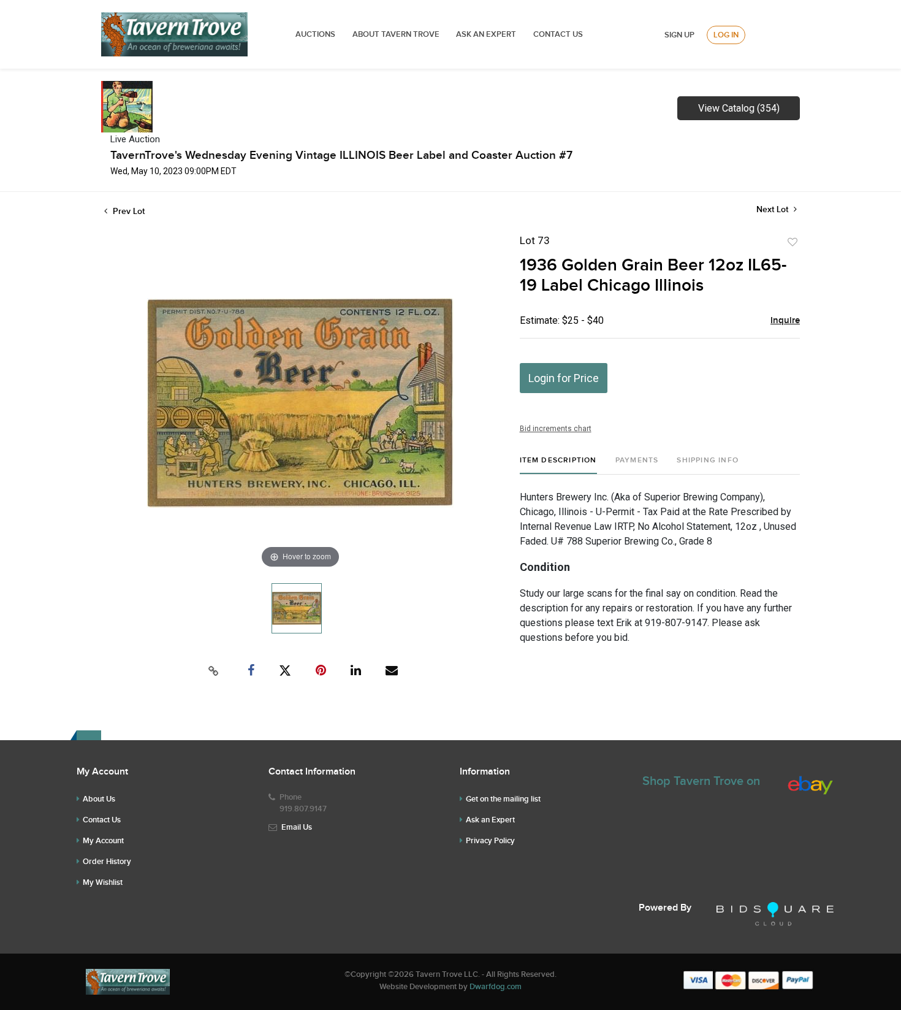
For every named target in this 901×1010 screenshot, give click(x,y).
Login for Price (563, 378)
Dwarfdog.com (496, 987)
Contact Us (558, 34)
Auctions (315, 34)
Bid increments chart (555, 428)
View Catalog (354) (739, 108)
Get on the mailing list (503, 799)
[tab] (558, 465)
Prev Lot (127, 211)
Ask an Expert (490, 820)
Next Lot (773, 209)
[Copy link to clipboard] (214, 671)
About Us (99, 799)
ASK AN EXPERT (486, 34)
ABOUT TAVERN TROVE (396, 34)
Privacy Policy (490, 841)
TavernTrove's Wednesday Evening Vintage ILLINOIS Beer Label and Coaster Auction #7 (341, 155)
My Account (103, 841)
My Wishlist (103, 882)
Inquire (785, 320)
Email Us (296, 827)
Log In (726, 35)
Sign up (679, 35)
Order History (107, 862)
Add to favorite (792, 242)
